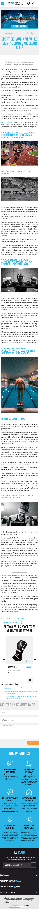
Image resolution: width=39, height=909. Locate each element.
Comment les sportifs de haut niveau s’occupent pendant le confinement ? (21, 697)
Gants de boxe (13, 667)
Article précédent (10, 33)
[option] (19, 659)
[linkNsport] (15, 3)
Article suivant (30, 33)
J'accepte (14, 906)
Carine (10, 673)
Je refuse (26, 906)
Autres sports (19, 26)
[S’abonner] (33, 865)
